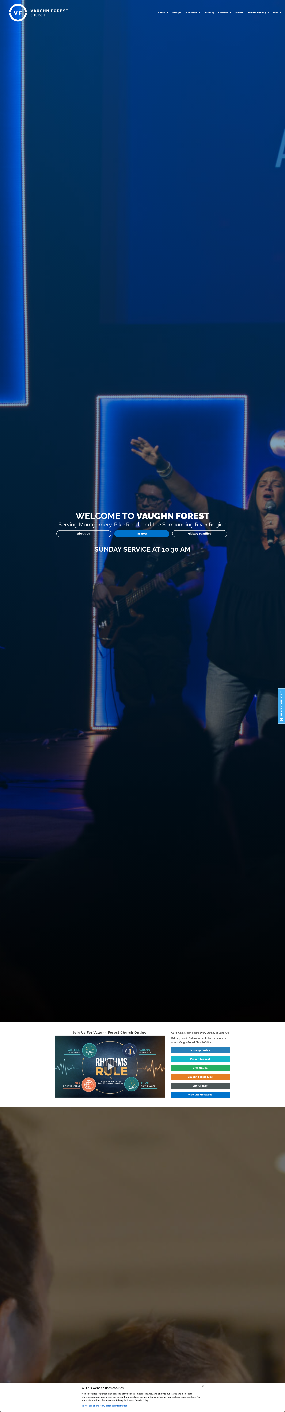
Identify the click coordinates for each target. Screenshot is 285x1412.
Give (275, 12)
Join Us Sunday (257, 12)
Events (239, 12)
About (161, 12)
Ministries (192, 12)
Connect (223, 12)
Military (209, 12)
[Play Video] (110, 1066)
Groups (176, 12)
